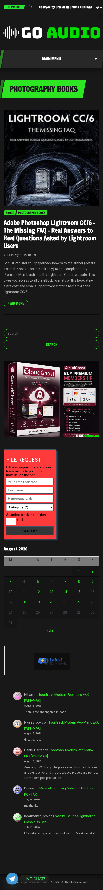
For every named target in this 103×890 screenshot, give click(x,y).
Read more (16, 303)
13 (51, 592)
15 (79, 592)
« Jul (50, 631)
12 (38, 592)
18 (24, 602)
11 (24, 592)
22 (79, 602)
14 (65, 592)
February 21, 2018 (19, 255)
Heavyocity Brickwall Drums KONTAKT (65, 7)
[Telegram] (12, 878)
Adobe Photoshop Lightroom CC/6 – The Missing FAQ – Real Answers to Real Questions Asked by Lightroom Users (50, 234)
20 (51, 602)
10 (10, 592)
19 (38, 602)
